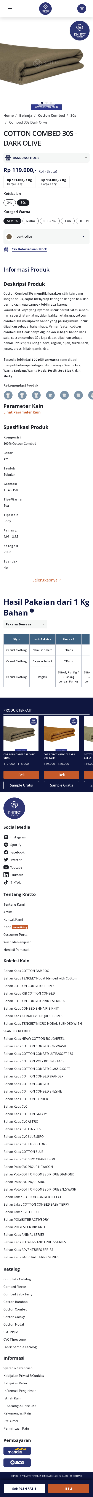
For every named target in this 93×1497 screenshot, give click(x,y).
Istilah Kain (12, 1398)
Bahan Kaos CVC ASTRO (20, 1121)
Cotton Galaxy (14, 1317)
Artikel (8, 912)
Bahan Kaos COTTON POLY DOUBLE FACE (33, 1061)
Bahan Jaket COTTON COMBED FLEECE (32, 1197)
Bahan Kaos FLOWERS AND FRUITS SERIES (34, 1242)
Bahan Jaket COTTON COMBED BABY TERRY (36, 1204)
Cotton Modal (13, 1324)
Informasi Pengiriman (19, 1390)
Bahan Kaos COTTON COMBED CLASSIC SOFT (36, 1068)
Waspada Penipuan (17, 942)
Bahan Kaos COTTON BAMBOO (26, 970)
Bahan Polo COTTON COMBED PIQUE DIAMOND (38, 1174)
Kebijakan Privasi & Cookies (23, 1375)
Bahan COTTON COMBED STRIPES (29, 986)
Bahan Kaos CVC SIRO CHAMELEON (29, 1159)
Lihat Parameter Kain (22, 412)
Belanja (25, 115)
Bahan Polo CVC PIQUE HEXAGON (28, 1166)
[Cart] (81, 8)
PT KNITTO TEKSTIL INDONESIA (36, 1476)
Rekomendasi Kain (17, 1413)
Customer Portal (16, 934)
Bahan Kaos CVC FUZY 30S (22, 1129)
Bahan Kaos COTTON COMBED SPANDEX (33, 1076)
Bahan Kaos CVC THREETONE (25, 1144)
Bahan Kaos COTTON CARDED (25, 1099)
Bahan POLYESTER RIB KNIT (24, 1227)
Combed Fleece (14, 1286)
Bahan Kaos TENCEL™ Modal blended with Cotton (40, 978)
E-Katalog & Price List (19, 1406)
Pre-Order (10, 1421)
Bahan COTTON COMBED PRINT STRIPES (34, 1001)
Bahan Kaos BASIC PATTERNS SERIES (31, 1257)
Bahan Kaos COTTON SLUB (23, 1151)
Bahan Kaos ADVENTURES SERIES (28, 1249)
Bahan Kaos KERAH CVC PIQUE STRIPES (33, 1016)
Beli (21, 775)
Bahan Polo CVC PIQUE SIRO (24, 1182)
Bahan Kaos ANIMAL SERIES (24, 1234)
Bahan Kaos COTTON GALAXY (25, 1114)
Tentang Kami (14, 904)
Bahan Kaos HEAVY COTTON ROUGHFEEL (33, 1038)
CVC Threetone (14, 1339)
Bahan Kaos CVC (15, 1106)
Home (8, 115)
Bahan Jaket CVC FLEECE (21, 1212)
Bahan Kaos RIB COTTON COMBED (29, 993)
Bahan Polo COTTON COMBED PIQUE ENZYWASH (39, 1189)
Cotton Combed (51, 115)
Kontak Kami (13, 919)
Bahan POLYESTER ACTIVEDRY (25, 1219)
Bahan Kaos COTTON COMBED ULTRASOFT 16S (38, 1053)
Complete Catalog (17, 1279)
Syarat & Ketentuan (17, 1368)
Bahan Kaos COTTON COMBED (26, 1084)
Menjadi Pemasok (16, 949)
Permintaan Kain (16, 1428)
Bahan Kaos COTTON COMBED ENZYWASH (34, 1046)
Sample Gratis (21, 785)
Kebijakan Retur (15, 1383)
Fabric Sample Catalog (20, 1347)
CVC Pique (10, 1332)
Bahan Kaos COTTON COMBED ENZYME (32, 1091)
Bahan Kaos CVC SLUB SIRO (23, 1136)
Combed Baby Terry (17, 1294)
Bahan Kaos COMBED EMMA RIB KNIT (31, 1008)
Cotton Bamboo (15, 1302)
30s (73, 115)
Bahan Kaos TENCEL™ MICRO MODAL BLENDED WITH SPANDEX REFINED (42, 1027)
